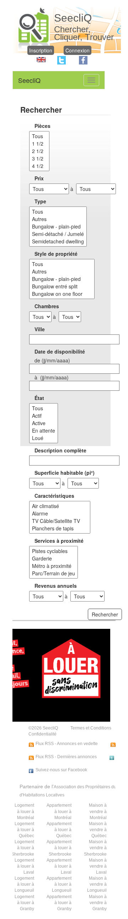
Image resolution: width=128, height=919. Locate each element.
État (39, 397)
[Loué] (43, 438)
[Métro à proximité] (53, 566)
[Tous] (39, 136)
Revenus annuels (55, 585)
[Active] (43, 423)
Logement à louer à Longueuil (24, 884)
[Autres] (58, 219)
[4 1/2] (39, 166)
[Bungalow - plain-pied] (58, 226)
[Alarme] (59, 513)
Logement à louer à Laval (24, 866)
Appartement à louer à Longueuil (59, 884)
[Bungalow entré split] (61, 286)
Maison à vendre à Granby (98, 902)
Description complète (60, 450)
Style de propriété (56, 253)
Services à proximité (59, 540)
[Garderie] (53, 558)
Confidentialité (42, 734)
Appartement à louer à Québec (59, 829)
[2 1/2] (39, 151)
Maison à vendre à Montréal (98, 811)
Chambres (46, 306)
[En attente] (43, 430)
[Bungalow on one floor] (61, 294)
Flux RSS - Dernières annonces (66, 756)
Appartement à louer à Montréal (59, 811)
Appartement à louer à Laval (59, 866)
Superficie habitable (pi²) (64, 472)
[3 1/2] (39, 158)
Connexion (77, 50)
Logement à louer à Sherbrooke (22, 847)
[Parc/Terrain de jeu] (53, 573)
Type (40, 201)
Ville (39, 329)
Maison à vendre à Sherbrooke (95, 847)
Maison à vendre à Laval (98, 866)
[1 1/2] (39, 143)
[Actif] (43, 415)
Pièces (42, 125)
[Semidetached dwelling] (58, 241)
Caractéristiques (54, 495)
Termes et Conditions (90, 728)
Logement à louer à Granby (24, 902)
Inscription (40, 50)
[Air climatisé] (59, 506)
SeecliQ (29, 80)
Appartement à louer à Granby (59, 902)
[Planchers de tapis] (59, 528)
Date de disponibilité (59, 351)
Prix (39, 178)
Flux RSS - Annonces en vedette (67, 743)
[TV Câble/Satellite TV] (59, 521)
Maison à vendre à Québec (98, 829)
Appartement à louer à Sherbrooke (59, 847)
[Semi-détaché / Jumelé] (58, 234)
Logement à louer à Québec (24, 829)
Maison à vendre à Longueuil (97, 884)
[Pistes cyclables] (53, 551)
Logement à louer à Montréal (24, 811)
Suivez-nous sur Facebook (61, 769)
